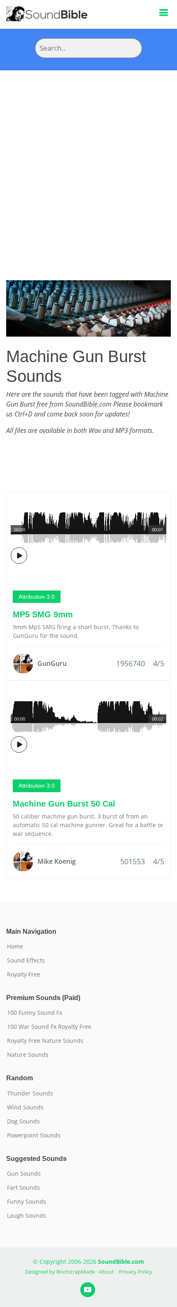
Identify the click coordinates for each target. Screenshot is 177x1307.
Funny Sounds (26, 1202)
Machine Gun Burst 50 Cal (64, 803)
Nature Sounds (28, 1055)
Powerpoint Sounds (34, 1135)
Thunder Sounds (30, 1093)
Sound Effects (26, 960)
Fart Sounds (23, 1188)
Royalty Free (23, 974)
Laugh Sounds (26, 1216)
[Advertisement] (88, 162)
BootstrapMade (75, 1271)
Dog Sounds (23, 1121)
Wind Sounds (25, 1107)
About (106, 1271)
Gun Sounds (24, 1174)
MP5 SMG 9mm (43, 614)
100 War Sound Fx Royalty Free (49, 1027)
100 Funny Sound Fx (34, 1013)
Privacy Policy (135, 1271)
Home (15, 946)
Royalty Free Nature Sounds (45, 1041)
